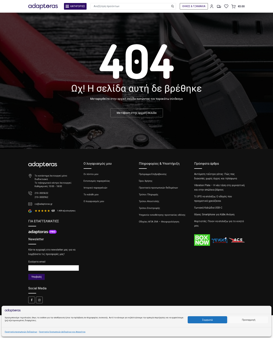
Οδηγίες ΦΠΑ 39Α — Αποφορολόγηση (159, 221)
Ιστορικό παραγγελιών (95, 187)
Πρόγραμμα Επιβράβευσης (153, 174)
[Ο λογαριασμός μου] (211, 6)
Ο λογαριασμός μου (94, 201)
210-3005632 (41, 193)
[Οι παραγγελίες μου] (218, 6)
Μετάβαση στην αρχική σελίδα (136, 112)
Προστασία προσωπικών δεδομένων (21, 332)
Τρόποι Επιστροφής (149, 208)
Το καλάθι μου (91, 194)
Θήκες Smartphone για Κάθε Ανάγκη (214, 214)
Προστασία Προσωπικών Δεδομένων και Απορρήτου (62, 332)
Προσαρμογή (248, 319)
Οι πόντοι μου (91, 174)
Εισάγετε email (36, 261)
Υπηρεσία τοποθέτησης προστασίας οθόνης (162, 214)
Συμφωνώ (207, 319)
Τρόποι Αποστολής (149, 201)
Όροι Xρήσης (145, 180)
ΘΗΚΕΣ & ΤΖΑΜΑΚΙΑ (193, 6)
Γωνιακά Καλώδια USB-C (208, 207)
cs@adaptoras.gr (43, 204)
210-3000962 (41, 197)
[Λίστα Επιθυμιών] (226, 6)
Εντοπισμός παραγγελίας (97, 180)
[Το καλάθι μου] (233, 6)
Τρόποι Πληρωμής (148, 194)
